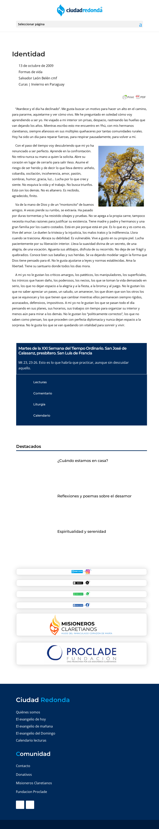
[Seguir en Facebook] (20, 805)
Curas (23, 84)
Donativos (24, 774)
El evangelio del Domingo (35, 733)
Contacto (23, 766)
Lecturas (40, 382)
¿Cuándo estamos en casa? (82, 460)
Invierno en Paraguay (47, 84)
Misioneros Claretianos (34, 783)
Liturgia (39, 404)
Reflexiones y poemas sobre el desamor (94, 496)
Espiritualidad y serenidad (81, 531)
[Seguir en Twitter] (30, 805)
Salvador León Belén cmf (38, 78)
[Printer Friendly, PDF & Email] (134, 97)
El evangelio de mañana (34, 726)
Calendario (41, 415)
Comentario (42, 393)
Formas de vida (30, 72)
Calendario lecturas (31, 740)
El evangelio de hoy (31, 719)
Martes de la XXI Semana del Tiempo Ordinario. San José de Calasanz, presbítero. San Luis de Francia (72, 350)
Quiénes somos (28, 712)
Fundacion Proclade (31, 791)
